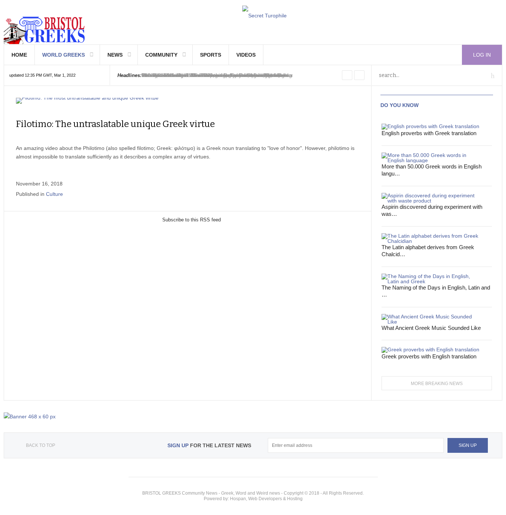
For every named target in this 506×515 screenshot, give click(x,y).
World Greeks (63, 55)
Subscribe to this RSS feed (191, 220)
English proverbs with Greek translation (429, 133)
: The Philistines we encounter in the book (214, 75)
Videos (246, 55)
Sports (210, 55)
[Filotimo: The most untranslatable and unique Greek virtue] (187, 101)
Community (161, 55)
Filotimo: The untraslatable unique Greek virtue (115, 124)
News (115, 55)
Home (19, 55)
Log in (482, 55)
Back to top (40, 445)
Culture (54, 194)
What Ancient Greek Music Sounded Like (431, 328)
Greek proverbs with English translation (429, 356)
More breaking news (437, 383)
